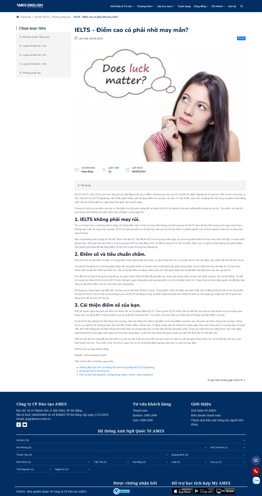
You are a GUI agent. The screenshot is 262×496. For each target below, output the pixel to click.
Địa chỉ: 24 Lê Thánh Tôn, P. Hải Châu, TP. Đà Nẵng (49, 410)
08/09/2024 (139, 171)
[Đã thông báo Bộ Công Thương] (140, 491)
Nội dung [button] (86, 185)
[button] (131, 440)
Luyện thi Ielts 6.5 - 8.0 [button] (34, 63)
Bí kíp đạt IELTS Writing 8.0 (94, 371)
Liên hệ (232, 6)
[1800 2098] (256, 471)
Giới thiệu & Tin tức (121, 6)
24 (109, 171)
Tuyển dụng (184, 6)
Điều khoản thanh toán (206, 415)
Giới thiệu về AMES (203, 410)
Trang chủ (25, 17)
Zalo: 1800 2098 (143, 420)
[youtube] (24, 424)
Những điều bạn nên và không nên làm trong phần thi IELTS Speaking (116, 367)
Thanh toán (140, 410)
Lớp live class (164, 6)
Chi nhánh (217, 6)
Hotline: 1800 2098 (145, 415)
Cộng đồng (200, 6)
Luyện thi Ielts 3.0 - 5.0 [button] (34, 45)
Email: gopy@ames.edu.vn (33, 419)
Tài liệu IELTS (41, 17)
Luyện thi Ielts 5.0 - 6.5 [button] (34, 54)
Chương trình (144, 6)
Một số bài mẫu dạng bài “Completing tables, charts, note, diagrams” (116, 374)
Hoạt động (87, 171)
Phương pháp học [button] (32, 72)
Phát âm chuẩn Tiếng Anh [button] (36, 36)
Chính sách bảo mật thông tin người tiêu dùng (217, 422)
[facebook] (18, 424)
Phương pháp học (61, 17)
